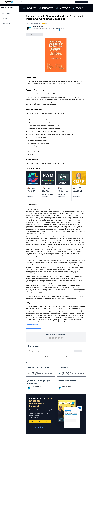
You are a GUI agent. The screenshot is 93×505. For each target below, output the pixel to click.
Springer (59, 85)
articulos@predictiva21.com (39, 29)
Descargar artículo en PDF (34, 34)
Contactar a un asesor (81, 1)
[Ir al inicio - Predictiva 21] (9, 2)
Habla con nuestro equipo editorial (40, 421)
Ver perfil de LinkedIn (53, 29)
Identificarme (78, 351)
